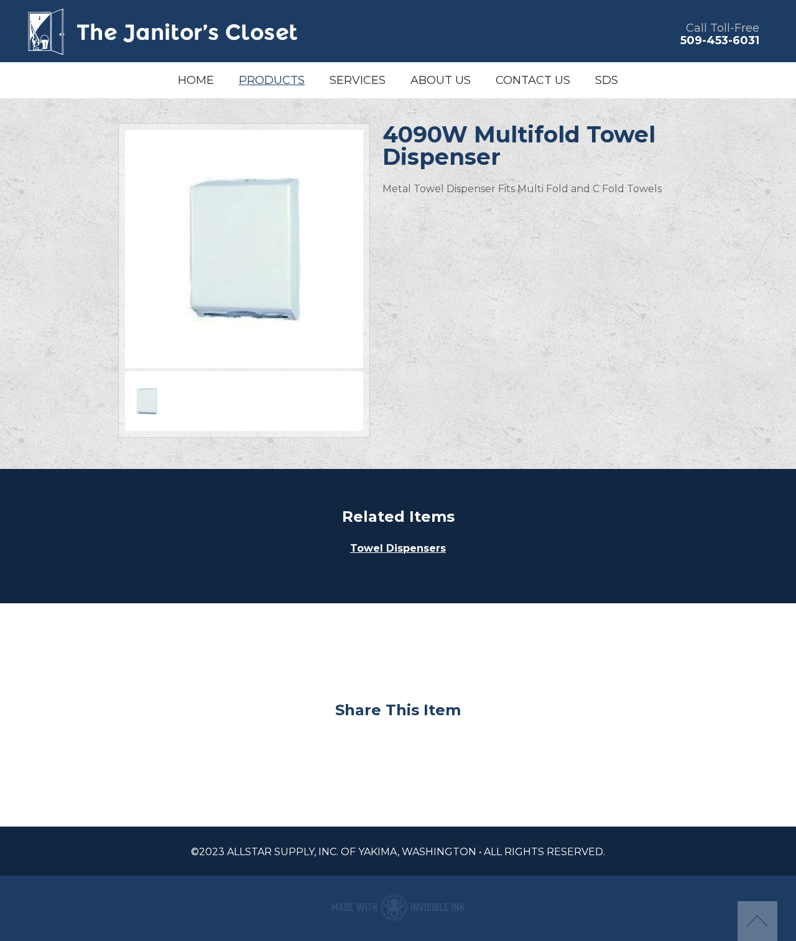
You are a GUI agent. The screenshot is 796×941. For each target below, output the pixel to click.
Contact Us (533, 80)
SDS (606, 80)
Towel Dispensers (398, 548)
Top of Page (757, 921)
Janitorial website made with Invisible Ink (398, 907)
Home (196, 80)
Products (272, 80)
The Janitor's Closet (161, 31)
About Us (440, 80)
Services (358, 80)
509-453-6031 (719, 40)
